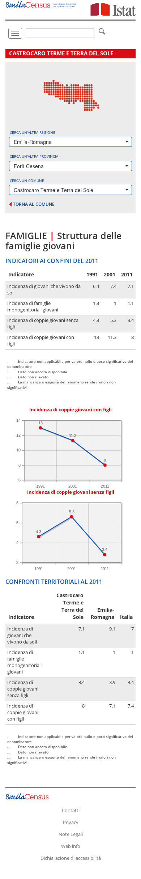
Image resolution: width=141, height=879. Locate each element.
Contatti (71, 810)
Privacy (70, 822)
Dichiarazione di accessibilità (70, 858)
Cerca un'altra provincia (34, 156)
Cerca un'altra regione (32, 132)
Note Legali (71, 834)
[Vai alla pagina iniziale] (41, 3)
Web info (70, 846)
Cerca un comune (27, 180)
